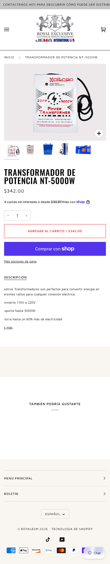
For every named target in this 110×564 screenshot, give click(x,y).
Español (53, 514)
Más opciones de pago (20, 261)
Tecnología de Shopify (72, 529)
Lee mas (6, 327)
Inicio (9, 57)
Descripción (15, 277)
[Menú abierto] (11, 29)
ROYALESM (29, 529)
